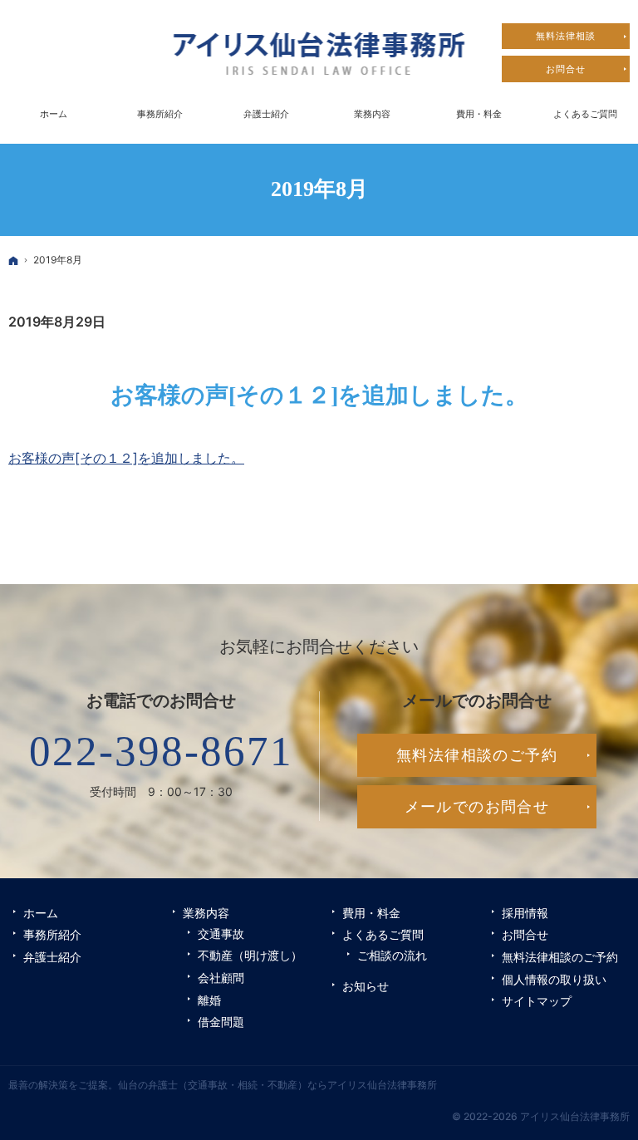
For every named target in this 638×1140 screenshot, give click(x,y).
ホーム (40, 913)
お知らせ (365, 986)
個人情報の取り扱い (554, 979)
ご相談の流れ (392, 955)
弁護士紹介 (52, 957)
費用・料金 (371, 913)
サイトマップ (537, 1001)
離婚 (209, 1000)
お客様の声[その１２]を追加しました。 (319, 395)
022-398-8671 (161, 751)
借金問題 (221, 1022)
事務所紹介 (52, 934)
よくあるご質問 (383, 934)
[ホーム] (13, 260)
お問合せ (525, 934)
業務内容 (206, 913)
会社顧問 (221, 977)
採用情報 (525, 913)
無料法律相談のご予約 (560, 957)
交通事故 (221, 933)
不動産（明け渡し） (250, 955)
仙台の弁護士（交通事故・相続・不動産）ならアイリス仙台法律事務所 (277, 1085)
